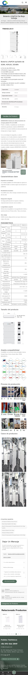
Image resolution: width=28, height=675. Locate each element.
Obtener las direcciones (9, 659)
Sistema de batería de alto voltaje (8, 530)
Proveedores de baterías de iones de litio (9, 521)
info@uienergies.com (6, 647)
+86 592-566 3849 (9, 644)
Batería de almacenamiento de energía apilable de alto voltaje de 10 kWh (7, 626)
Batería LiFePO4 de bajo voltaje (16, 20)
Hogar (4, 20)
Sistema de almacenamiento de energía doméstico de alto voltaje (13, 535)
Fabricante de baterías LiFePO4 (7, 532)
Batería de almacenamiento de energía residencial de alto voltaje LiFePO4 (13, 527)
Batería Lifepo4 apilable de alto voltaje (9, 523)
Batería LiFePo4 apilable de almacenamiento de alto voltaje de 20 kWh (21, 626)
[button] (7, 634)
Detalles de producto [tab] (10, 116)
